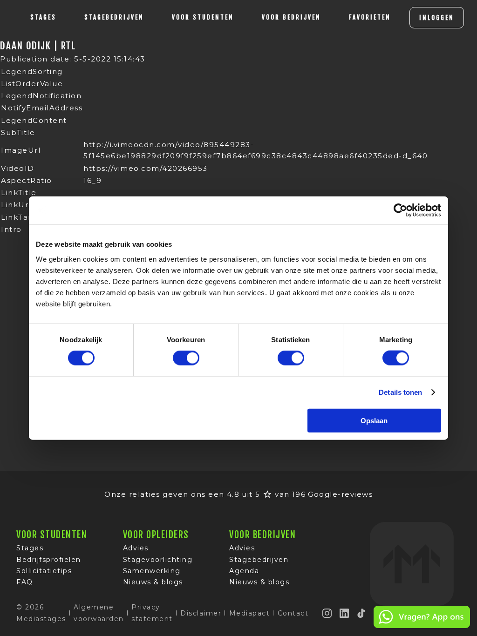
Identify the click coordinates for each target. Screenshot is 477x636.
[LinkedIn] (345, 613)
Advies (136, 548)
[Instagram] (327, 613)
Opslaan (374, 420)
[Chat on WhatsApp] (422, 626)
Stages (29, 548)
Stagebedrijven (114, 17)
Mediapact (249, 613)
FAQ (24, 582)
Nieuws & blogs (153, 582)
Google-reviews (340, 494)
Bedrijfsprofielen (48, 559)
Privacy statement (152, 612)
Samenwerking (152, 571)
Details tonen (400, 392)
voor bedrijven (291, 17)
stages (43, 17)
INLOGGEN (436, 17)
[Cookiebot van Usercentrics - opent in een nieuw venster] (400, 210)
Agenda (244, 571)
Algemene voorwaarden (99, 612)
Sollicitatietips (44, 571)
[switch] (186, 358)
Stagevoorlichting (158, 559)
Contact (293, 613)
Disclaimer (200, 613)
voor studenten (203, 17)
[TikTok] (361, 613)
